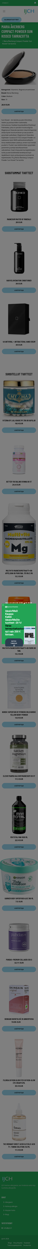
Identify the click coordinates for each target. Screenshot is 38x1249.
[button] (14, 643)
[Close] (3, 605)
